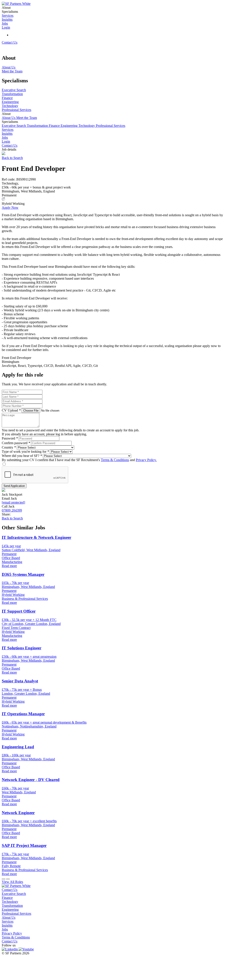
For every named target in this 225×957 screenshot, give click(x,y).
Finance (55, 125)
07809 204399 (12, 510)
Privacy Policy (12, 933)
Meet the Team (26, 118)
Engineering (69, 125)
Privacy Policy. (146, 460)
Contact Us (9, 42)
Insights (7, 133)
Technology (87, 125)
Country (9, 447)
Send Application (14, 486)
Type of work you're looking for (25, 451)
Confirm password (16, 443)
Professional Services (110, 125)
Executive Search (14, 125)
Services (7, 129)
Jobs (5, 137)
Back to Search (12, 158)
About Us (9, 118)
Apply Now (10, 207)
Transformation (38, 125)
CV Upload (11, 410)
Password (10, 438)
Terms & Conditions (115, 460)
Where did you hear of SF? (22, 456)
